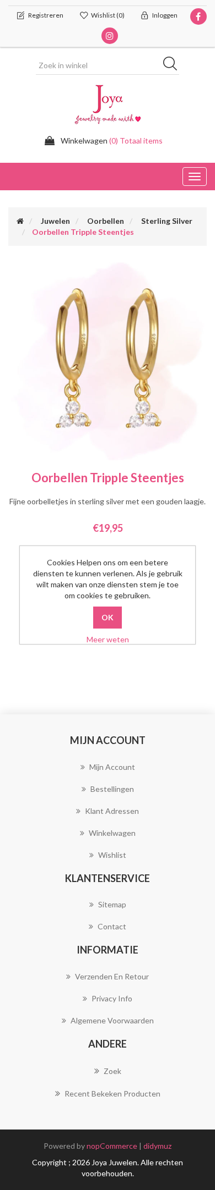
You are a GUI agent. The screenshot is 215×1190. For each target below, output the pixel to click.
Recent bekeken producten (112, 1093)
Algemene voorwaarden (112, 1020)
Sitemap (112, 904)
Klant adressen (112, 811)
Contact (112, 926)
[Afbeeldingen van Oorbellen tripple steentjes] (107, 360)
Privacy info (112, 998)
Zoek (112, 1071)
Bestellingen (112, 789)
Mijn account (112, 767)
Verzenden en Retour (112, 976)
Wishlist (112, 855)
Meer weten (108, 639)
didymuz (157, 1145)
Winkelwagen (112, 833)
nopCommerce (112, 1145)
